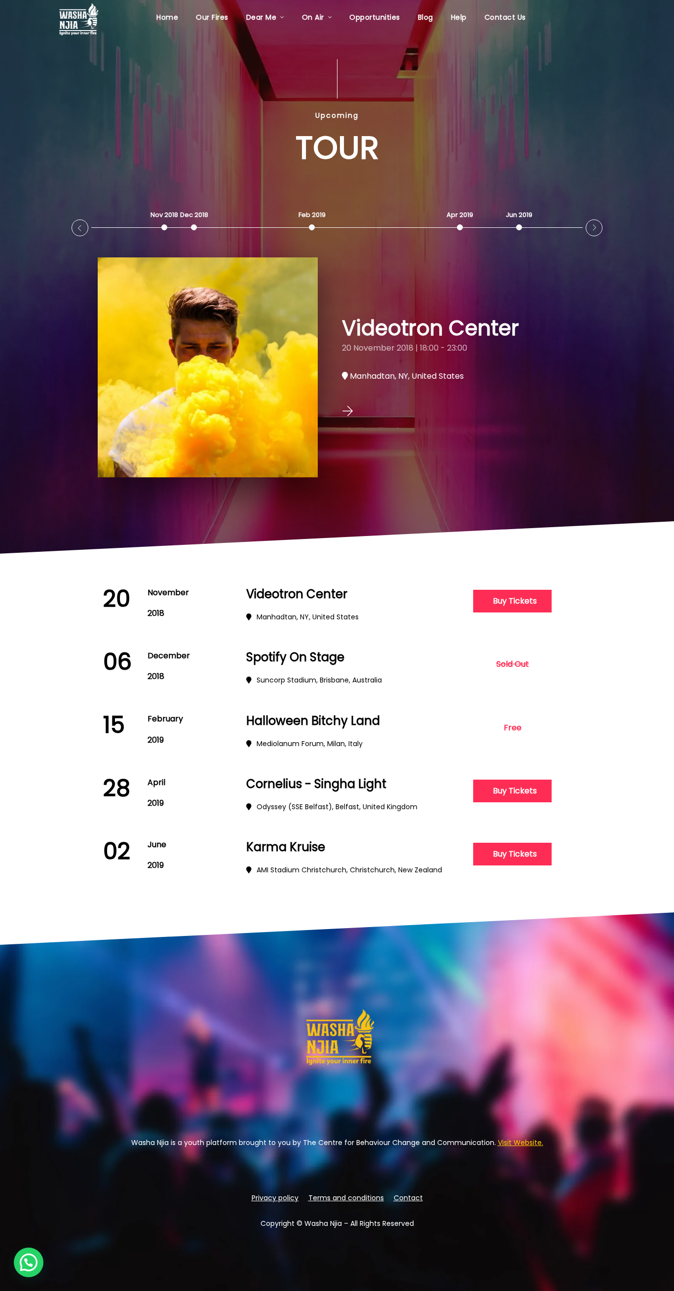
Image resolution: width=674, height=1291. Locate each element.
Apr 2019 (460, 214)
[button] (513, 664)
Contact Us (505, 17)
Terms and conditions (346, 1198)
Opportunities (374, 17)
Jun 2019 (519, 214)
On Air (313, 17)
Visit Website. (520, 1143)
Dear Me (261, 17)
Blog (425, 17)
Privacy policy (275, 1198)
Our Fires (212, 17)
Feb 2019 (312, 214)
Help (459, 17)
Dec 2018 (194, 214)
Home (167, 17)
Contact (408, 1198)
